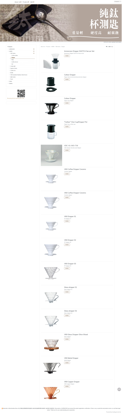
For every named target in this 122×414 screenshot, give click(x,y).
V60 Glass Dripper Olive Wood (76, 334)
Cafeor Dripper (70, 75)
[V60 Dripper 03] (51, 273)
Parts (11, 79)
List (108, 46)
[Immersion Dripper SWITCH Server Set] (51, 61)
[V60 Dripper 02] (51, 249)
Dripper (13, 57)
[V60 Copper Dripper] (51, 391)
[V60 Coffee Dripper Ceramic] (51, 179)
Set (12, 64)
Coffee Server (15, 62)
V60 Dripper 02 (70, 240)
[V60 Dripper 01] (51, 226)
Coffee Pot (12, 70)
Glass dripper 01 (70, 287)
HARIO (10, 51)
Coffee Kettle (15, 55)
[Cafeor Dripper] (51, 84)
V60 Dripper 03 (70, 264)
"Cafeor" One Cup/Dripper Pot (75, 122)
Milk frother (13, 77)
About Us (43, 46)
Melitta (10, 83)
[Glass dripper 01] (51, 297)
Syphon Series (13, 68)
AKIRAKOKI (12, 49)
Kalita (10, 81)
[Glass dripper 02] (51, 320)
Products (48, 46)
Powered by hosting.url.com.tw (113, 412)
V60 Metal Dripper (71, 358)
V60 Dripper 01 (70, 216)
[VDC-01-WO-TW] (51, 155)
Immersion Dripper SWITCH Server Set (79, 51)
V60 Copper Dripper (72, 382)
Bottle (11, 72)
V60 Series (12, 53)
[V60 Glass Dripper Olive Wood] (51, 344)
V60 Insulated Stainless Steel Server (18, 74)
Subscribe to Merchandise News (10, 408)
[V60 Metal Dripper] (51, 367)
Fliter (13, 59)
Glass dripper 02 (70, 311)
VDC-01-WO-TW (71, 145)
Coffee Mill (12, 66)
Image (111, 46)
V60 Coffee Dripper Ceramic (75, 169)
